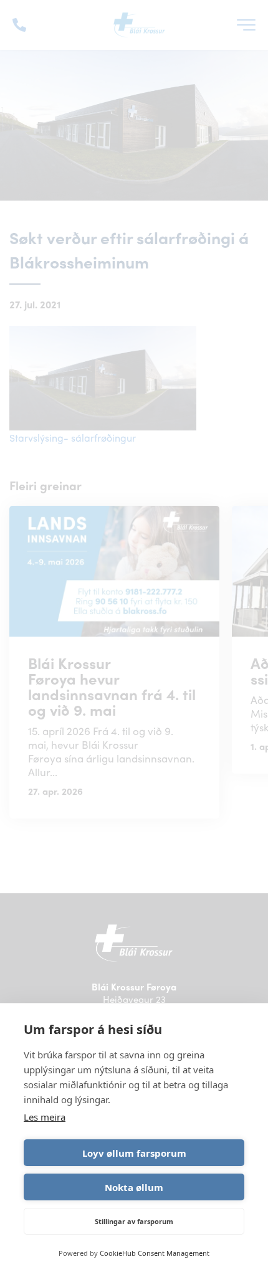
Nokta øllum (134, 1187)
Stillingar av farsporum (134, 1221)
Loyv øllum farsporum (134, 1153)
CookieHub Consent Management (154, 1253)
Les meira (44, 1117)
